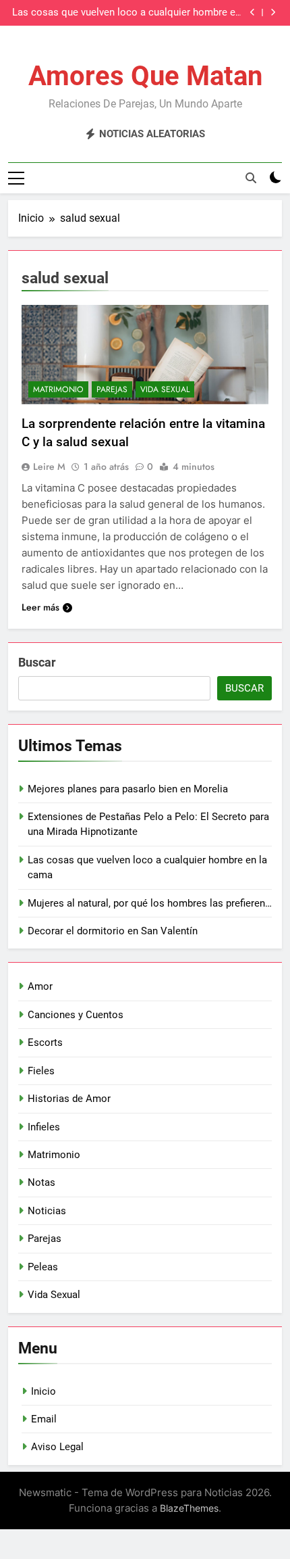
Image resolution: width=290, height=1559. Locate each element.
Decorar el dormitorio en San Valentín (113, 931)
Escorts (45, 1042)
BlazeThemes (189, 1508)
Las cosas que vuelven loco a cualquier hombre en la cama (126, 12)
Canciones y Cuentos (75, 1015)
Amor (40, 986)
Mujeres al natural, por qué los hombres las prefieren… (150, 903)
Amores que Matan (145, 76)
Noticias (47, 1211)
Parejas (111, 389)
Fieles (41, 1071)
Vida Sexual (165, 389)
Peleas (43, 1267)
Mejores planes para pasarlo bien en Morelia (128, 789)
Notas (41, 1182)
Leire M (49, 466)
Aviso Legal (57, 1447)
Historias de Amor (69, 1099)
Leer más (40, 607)
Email (44, 1419)
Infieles (44, 1127)
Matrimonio (58, 389)
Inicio (43, 1391)
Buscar (37, 662)
